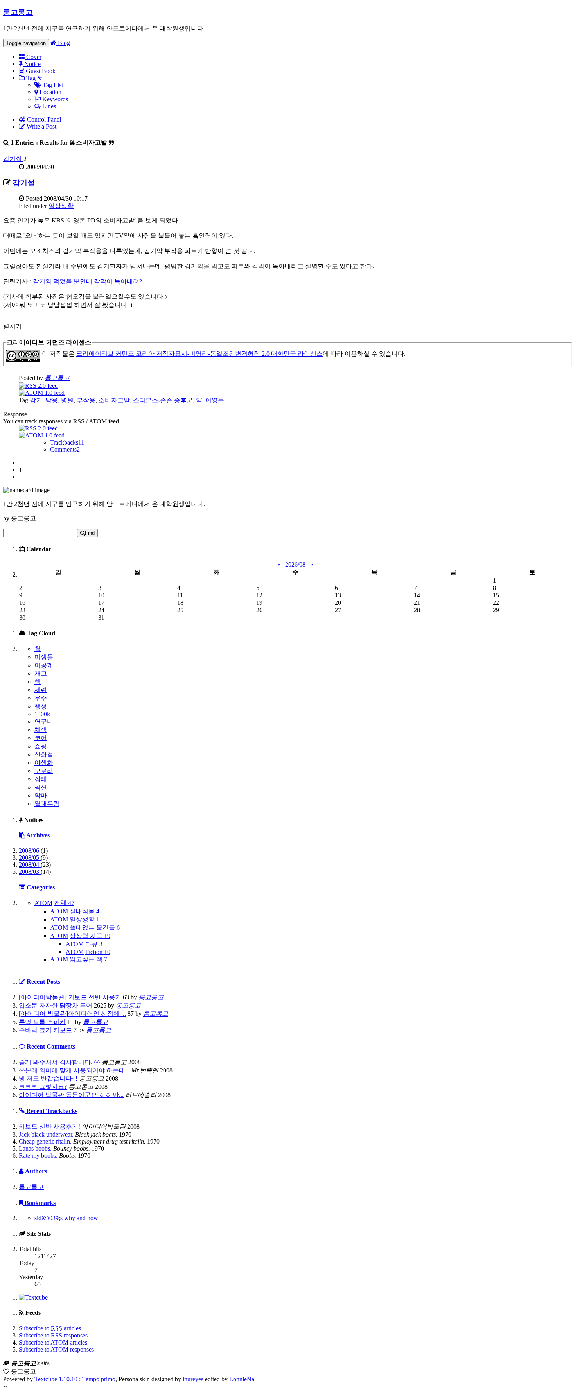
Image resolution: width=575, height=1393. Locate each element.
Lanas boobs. (35, 1148)
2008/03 (30, 871)
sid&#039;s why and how (66, 1218)
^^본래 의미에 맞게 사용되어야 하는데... (74, 1070)
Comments (65, 449)
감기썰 (13, 159)
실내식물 (84, 911)
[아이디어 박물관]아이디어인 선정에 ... (72, 1013)
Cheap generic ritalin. (45, 1141)
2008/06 (30, 850)
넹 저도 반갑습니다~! (48, 1078)
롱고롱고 (18, 12)
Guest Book (40, 71)
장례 (40, 779)
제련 (40, 690)
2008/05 (30, 857)
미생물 (43, 657)
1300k (42, 714)
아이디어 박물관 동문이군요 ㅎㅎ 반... (71, 1095)
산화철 (43, 754)
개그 (40, 673)
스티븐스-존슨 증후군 (163, 400)
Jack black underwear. (46, 1134)
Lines (48, 106)
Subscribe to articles (50, 1328)
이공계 (43, 665)
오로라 (43, 770)
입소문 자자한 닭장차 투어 (55, 1005)
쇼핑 (40, 746)
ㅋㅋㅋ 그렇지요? (43, 1086)
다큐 (93, 944)
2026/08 (295, 564)
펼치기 (12, 326)
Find (90, 533)
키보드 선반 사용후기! (49, 1126)
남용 (51, 400)
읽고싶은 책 (88, 959)
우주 (40, 698)
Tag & (33, 78)
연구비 (43, 721)
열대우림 (46, 803)
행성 (40, 706)
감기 (36, 400)
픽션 (40, 787)
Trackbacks (67, 442)
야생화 (43, 762)
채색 (40, 729)
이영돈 (214, 400)
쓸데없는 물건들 (95, 927)
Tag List (52, 85)
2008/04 (30, 864)
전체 (64, 903)
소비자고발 (114, 400)
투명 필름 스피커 (42, 1021)
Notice (32, 64)
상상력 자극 (90, 935)
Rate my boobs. (38, 1155)
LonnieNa (241, 1379)
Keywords (54, 99)
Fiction (97, 951)
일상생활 (61, 206)
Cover (33, 57)
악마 (40, 795)
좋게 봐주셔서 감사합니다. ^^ (59, 1062)
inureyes (193, 1379)
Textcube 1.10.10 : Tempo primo (74, 1379)
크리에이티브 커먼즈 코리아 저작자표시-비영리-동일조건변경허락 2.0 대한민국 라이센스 (199, 353)
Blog (63, 42)
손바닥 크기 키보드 (45, 1030)
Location (49, 92)
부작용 (86, 400)
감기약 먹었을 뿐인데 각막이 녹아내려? (87, 281)
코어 (40, 738)
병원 (67, 400)
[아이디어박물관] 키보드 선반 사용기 (70, 997)
